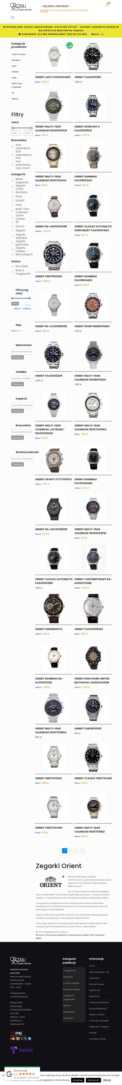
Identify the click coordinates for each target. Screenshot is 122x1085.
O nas (92, 966)
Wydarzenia (69, 1011)
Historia (67, 1005)
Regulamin (94, 996)
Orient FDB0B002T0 (48, 629)
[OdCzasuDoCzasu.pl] (21, 6)
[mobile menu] (12, 17)
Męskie (14, 331)
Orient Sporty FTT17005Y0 (53, 479)
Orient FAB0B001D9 (87, 728)
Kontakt (92, 1032)
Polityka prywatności (99, 1002)
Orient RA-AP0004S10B (51, 226)
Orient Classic (19, 54)
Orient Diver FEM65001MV (92, 326)
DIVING (15, 71)
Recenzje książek (71, 989)
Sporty (15, 98)
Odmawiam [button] (93, 1080)
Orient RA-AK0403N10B (51, 529)
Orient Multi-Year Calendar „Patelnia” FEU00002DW (50, 429)
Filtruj (15, 303)
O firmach (68, 976)
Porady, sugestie (71, 983)
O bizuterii (68, 1018)
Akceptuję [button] (78, 1080)
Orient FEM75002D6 (48, 276)
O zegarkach (69, 970)
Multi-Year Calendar (17, 85)
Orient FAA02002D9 (48, 376)
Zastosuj (17, 357)
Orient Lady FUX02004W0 (53, 77)
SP (13, 92)
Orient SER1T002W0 (48, 778)
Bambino (16, 60)
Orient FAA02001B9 (87, 77)
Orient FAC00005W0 (88, 629)
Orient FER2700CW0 (48, 828)
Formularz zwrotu (97, 1038)
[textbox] (22, 351)
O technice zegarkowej (69, 997)
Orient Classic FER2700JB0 (93, 778)
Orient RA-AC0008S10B (51, 326)
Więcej (107, 1080)
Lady (14, 77)
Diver (14, 66)
